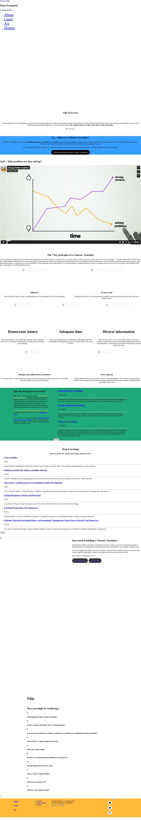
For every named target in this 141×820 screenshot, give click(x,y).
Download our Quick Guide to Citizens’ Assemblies (70, 152)
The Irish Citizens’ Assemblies (70, 391)
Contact (39, 801)
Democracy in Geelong (67, 421)
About (8, 15)
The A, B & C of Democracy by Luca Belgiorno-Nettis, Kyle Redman (33, 483)
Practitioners (95, 560)
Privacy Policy (41, 803)
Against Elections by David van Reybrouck (22, 495)
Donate (9, 28)
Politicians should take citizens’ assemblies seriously (25, 470)
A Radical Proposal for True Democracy (21, 508)
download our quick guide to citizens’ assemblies (31, 419)
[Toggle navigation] (13, 10)
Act (6, 23)
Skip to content (5, 1)
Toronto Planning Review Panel (71, 405)
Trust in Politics (10, 457)
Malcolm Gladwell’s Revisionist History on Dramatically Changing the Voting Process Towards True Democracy (51, 520)
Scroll (56, 439)
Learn (8, 19)
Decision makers (80, 560)
